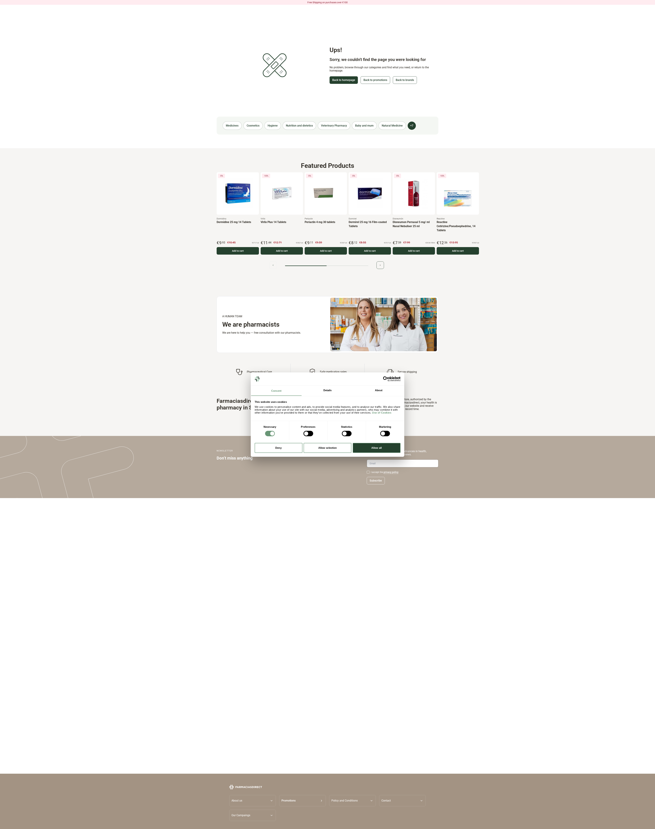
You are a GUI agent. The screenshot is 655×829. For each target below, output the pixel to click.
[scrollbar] (326, 266)
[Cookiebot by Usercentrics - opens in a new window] (386, 378)
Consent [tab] (276, 390)
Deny (278, 447)
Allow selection (327, 447)
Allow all (376, 447)
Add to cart (238, 250)
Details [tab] (327, 390)
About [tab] (378, 390)
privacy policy (391, 472)
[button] (302, 800)
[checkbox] (368, 472)
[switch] (308, 433)
